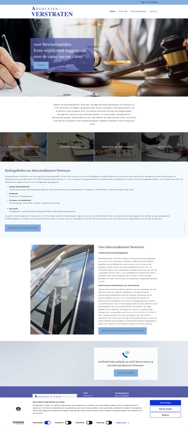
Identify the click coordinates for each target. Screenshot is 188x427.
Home (112, 11)
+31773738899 (151, 2)
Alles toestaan (165, 403)
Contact (153, 11)
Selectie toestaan (165, 409)
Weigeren (165, 415)
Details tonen (121, 423)
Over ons (122, 11)
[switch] (68, 422)
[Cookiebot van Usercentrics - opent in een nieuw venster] (18, 422)
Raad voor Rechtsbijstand (136, 312)
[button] (41, 65)
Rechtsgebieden (138, 11)
